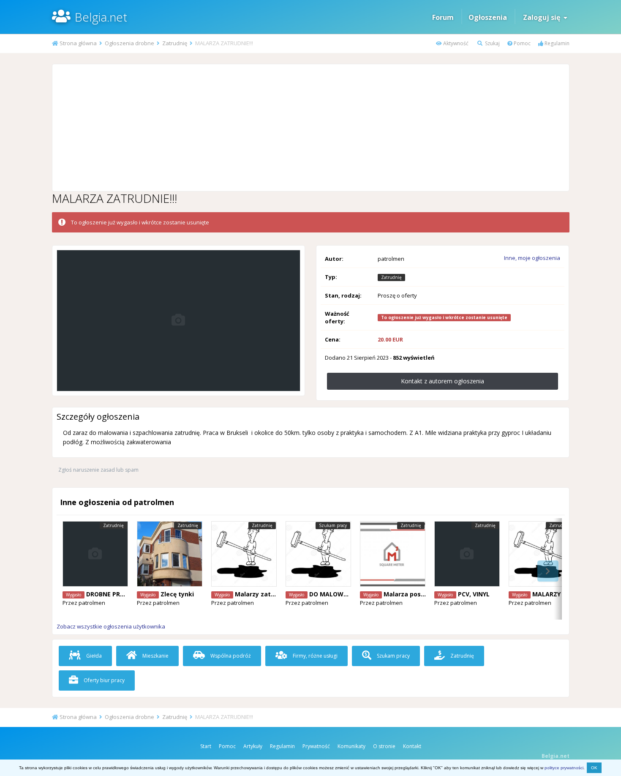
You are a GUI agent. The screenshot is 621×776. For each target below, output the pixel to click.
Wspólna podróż (230, 655)
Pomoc (521, 43)
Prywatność (316, 746)
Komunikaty (351, 746)
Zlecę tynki (177, 594)
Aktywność (455, 43)
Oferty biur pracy (103, 680)
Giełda (93, 655)
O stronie (384, 746)
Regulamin (556, 43)
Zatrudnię (461, 655)
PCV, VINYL (474, 594)
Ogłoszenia (487, 17)
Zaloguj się (543, 17)
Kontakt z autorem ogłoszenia (442, 381)
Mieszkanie (155, 655)
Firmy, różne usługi (314, 655)
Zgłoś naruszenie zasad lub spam (98, 469)
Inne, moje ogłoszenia (532, 258)
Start (205, 746)
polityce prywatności (564, 767)
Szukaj (492, 43)
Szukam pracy (393, 655)
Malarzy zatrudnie (262, 594)
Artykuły (252, 746)
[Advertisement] (310, 127)
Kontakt (412, 746)
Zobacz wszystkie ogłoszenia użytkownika (111, 626)
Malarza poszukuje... (415, 594)
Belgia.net (101, 17)
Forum (443, 17)
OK (594, 767)
